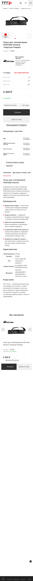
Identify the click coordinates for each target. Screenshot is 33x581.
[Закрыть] (31, 561)
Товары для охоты (26, 8)
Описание (7, 172)
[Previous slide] (3, 329)
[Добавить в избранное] (28, 51)
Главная (5, 8)
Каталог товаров (14, 8)
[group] (15, 36)
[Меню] (30, 3)
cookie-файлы (22, 565)
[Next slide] (30, 329)
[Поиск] (25, 3)
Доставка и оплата (20, 172)
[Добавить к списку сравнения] (25, 51)
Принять (22, 573)
